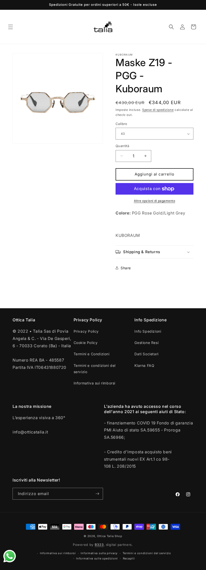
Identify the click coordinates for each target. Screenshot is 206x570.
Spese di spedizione (158, 110)
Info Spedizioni (147, 331)
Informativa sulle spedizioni (97, 558)
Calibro (121, 124)
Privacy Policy (86, 331)
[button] (10, 26)
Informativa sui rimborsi (94, 383)
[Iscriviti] (97, 494)
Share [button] (126, 268)
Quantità (122, 146)
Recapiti (129, 558)
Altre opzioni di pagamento (154, 201)
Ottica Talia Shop (109, 536)
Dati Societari (146, 354)
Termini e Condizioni (92, 354)
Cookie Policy (86, 342)
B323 (99, 545)
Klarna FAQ (144, 365)
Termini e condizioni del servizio (95, 368)
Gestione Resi (146, 342)
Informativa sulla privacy (99, 553)
